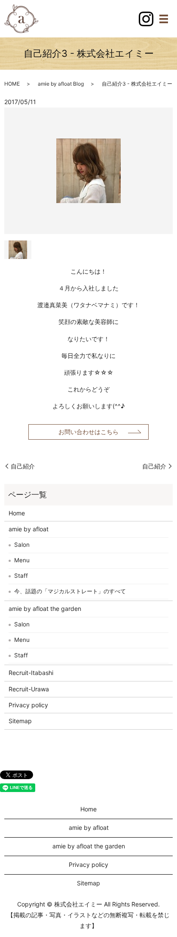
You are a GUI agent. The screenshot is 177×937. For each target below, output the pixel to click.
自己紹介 (23, 466)
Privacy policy (28, 705)
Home (17, 513)
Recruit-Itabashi (31, 672)
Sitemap (20, 720)
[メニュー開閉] (163, 19)
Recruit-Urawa (29, 689)
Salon (22, 544)
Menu (22, 560)
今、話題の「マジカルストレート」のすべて (70, 591)
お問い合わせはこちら (88, 431)
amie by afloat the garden (45, 608)
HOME (12, 83)
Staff (21, 575)
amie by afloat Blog (61, 83)
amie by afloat (29, 529)
